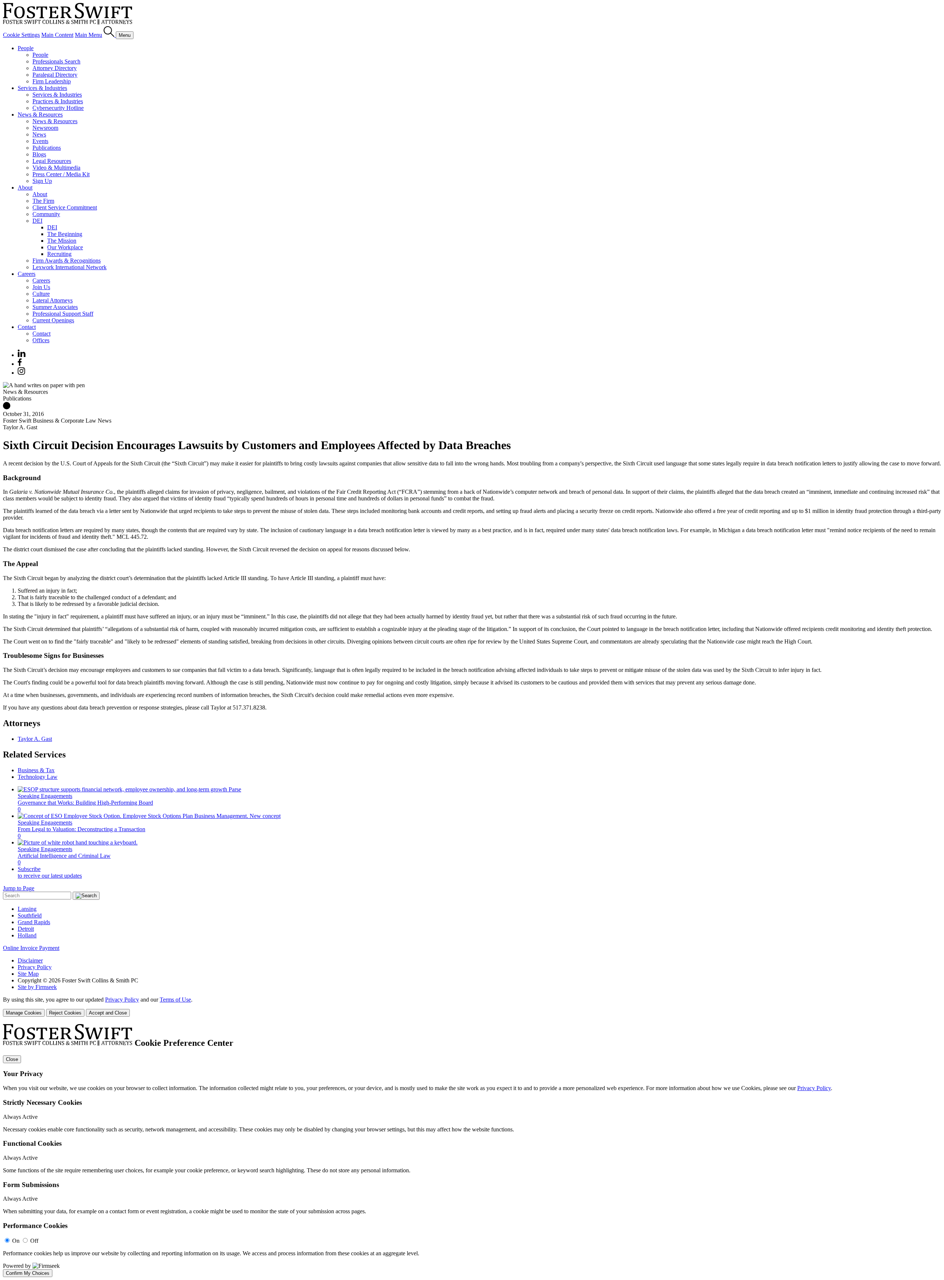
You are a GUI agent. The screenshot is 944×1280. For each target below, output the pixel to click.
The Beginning (64, 234)
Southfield (30, 915)
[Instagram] (22, 373)
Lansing (27, 909)
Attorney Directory (54, 68)
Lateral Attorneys (52, 300)
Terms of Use (175, 999)
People (26, 48)
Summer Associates (55, 307)
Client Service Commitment (64, 207)
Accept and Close (108, 1013)
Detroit (26, 929)
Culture (41, 294)
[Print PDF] (6, 407)
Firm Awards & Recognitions (66, 260)
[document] (472, 1150)
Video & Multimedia (56, 167)
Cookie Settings (21, 35)
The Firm (43, 201)
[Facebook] (20, 364)
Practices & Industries (57, 101)
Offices (40, 340)
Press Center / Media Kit (61, 174)
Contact (27, 327)
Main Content (57, 35)
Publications (46, 148)
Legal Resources (51, 161)
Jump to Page (18, 888)
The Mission (61, 240)
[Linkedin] (21, 355)
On (16, 1241)
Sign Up (42, 181)
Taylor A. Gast (35, 739)
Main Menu (88, 35)
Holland (27, 935)
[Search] (110, 35)
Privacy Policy (35, 967)
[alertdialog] (472, 1150)
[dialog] (472, 1006)
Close (12, 1059)
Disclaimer (30, 960)
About (25, 187)
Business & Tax (36, 770)
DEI (37, 221)
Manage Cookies (24, 1013)
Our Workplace (65, 247)
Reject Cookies (65, 1013)
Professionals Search (56, 61)
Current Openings (53, 320)
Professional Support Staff (62, 314)
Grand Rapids (34, 922)
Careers (26, 274)
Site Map (28, 974)
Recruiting (59, 254)
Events (40, 141)
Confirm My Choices (27, 1273)
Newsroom (45, 128)
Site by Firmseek (37, 987)
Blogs (39, 154)
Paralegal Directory (54, 75)
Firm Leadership (51, 81)
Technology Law (38, 777)
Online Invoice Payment (31, 948)
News (39, 134)
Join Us (41, 287)
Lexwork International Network (69, 267)
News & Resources (40, 114)
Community (46, 214)
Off (34, 1241)
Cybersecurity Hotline (58, 108)
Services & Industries (42, 88)
